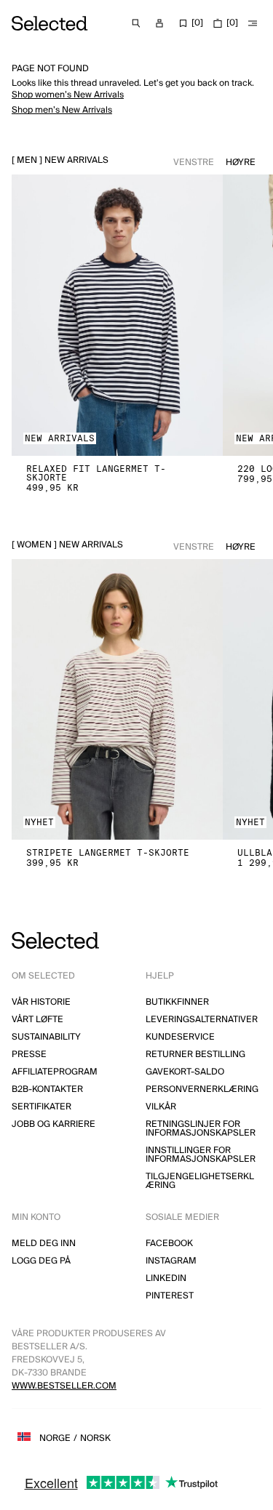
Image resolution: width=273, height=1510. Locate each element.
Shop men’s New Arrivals (62, 110)
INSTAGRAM (171, 1261)
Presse (29, 1054)
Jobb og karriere (53, 1124)
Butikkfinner (177, 1002)
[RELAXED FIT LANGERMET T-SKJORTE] (117, 315)
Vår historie (41, 1002)
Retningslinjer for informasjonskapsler (201, 1129)
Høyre (241, 162)
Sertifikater (41, 1107)
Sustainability (46, 1037)
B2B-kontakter (47, 1089)
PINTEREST (170, 1296)
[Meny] (252, 23)
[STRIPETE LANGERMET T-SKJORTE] (117, 699)
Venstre (193, 162)
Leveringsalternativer (202, 1019)
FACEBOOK (169, 1243)
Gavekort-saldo (185, 1072)
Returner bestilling (195, 1054)
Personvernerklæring (202, 1089)
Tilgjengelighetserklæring (200, 1181)
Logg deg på (41, 1261)
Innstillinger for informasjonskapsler (201, 1155)
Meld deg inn (44, 1243)
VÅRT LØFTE (37, 1019)
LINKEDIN (166, 1278)
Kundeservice (180, 1037)
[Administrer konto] (159, 23)
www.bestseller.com (64, 1386)
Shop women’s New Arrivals (68, 95)
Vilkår (161, 1107)
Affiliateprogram (55, 1072)
